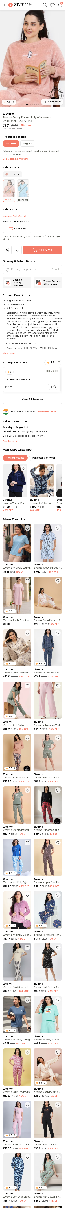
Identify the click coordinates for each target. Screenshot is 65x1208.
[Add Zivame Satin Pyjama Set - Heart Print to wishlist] (58, 581)
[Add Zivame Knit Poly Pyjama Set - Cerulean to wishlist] (27, 842)
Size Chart (20, 228)
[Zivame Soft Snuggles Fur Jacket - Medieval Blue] (42, 480)
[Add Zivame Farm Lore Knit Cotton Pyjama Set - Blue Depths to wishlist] (58, 633)
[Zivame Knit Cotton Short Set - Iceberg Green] (48, 752)
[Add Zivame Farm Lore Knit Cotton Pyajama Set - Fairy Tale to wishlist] (27, 1105)
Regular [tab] (27, 143)
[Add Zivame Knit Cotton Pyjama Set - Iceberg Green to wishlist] (27, 685)
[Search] (45, 5)
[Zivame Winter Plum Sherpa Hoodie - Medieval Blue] (15, 480)
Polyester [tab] (11, 143)
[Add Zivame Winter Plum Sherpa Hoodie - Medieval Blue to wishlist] (23, 468)
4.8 (9, 102)
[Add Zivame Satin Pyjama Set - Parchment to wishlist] (27, 633)
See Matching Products (16, 158)
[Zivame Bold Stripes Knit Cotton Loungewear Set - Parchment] (17, 962)
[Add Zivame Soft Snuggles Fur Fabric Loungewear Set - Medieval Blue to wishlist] (27, 1157)
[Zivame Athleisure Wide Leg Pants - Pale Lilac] (48, 700)
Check (55, 269)
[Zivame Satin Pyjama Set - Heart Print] (48, 595)
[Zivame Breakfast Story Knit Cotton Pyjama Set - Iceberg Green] (17, 805)
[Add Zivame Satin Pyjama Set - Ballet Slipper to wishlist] (27, 1052)
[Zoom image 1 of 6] (32, 58)
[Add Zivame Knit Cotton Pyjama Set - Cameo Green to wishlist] (58, 1157)
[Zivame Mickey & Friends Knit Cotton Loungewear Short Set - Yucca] (48, 1014)
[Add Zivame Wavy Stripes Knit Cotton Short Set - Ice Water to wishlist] (58, 528)
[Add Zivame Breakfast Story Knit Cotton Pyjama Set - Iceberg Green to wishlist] (27, 790)
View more (9, 353)
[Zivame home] (20, 5)
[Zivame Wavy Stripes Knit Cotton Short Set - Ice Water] (48, 543)
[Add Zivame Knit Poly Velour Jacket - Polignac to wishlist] (27, 895)
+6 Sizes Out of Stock (15, 216)
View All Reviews (32, 399)
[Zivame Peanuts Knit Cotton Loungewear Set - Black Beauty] (48, 1119)
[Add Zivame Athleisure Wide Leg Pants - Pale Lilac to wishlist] (58, 685)
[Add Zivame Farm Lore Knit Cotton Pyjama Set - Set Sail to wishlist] (58, 895)
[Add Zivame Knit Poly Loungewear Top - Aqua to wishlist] (27, 528)
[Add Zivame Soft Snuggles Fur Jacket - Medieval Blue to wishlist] (50, 468)
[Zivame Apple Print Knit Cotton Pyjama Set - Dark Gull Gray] (48, 857)
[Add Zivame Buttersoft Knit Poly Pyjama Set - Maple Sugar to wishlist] (27, 738)
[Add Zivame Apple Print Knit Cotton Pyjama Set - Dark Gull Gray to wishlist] (58, 842)
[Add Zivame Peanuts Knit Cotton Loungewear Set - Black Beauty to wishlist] (58, 1105)
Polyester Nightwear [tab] (43, 457)
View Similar (54, 101)
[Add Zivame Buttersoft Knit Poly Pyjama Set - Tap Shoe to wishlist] (58, 790)
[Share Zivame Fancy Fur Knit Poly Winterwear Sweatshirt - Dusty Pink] (7, 250)
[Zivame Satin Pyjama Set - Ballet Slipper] (17, 1067)
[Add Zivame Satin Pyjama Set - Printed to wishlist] (58, 1052)
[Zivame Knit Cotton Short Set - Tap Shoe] (48, 962)
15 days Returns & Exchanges (52, 283)
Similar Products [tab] (15, 457)
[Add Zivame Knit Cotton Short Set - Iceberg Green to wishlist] (58, 738)
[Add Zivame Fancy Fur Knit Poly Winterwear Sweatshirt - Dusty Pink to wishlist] (17, 250)
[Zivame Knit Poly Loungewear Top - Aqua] (17, 543)
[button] (4, 5)
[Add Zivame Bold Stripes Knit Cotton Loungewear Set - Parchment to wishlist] (27, 947)
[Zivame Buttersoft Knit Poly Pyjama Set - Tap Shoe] (48, 805)
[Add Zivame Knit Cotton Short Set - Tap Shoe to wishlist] (58, 947)
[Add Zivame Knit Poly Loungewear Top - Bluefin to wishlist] (27, 1000)
